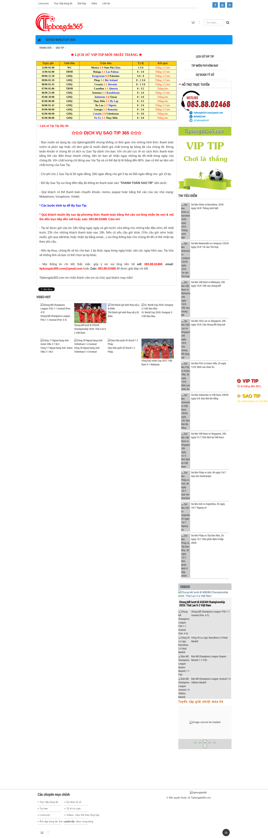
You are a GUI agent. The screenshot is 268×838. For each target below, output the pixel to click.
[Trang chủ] (40, 39)
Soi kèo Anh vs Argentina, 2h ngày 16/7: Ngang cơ (208, 505)
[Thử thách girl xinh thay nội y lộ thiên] (124, 306)
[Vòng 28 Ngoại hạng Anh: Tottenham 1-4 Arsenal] (90, 342)
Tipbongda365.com (201, 797)
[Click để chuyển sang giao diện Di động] (199, 22)
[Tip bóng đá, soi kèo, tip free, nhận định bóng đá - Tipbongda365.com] (59, 22)
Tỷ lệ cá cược (73, 808)
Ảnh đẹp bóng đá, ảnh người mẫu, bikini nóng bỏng (50, 821)
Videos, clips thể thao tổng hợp (77, 815)
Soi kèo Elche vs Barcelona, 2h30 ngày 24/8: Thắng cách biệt (207, 206)
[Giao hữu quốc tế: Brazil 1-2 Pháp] (124, 342)
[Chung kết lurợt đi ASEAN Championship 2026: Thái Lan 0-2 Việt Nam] (90, 312)
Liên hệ (70, 821)
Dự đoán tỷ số (73, 802)
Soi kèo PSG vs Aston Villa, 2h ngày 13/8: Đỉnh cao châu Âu (208, 365)
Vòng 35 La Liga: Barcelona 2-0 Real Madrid (209, 639)
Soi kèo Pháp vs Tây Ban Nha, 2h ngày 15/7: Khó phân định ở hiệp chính (207, 539)
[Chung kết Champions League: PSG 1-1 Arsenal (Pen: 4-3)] (56, 308)
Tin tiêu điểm (187, 195)
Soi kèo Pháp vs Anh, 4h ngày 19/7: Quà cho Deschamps (208, 474)
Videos (185, 586)
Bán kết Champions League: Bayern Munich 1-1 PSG (208, 658)
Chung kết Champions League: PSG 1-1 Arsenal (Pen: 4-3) (210, 613)
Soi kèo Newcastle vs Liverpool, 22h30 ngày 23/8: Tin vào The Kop (210, 245)
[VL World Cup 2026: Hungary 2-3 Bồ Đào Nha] (157, 306)
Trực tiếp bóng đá (49, 802)
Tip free (44, 808)
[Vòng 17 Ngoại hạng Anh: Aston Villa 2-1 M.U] (56, 342)
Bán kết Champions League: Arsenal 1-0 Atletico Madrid (211, 680)
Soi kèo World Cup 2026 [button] (60, 40)
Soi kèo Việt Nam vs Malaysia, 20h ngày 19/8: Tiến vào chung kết (208, 283)
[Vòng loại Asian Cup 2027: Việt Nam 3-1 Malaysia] (157, 348)
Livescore (45, 815)
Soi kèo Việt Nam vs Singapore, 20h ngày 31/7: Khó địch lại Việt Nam (208, 435)
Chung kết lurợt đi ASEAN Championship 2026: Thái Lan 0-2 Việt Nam (90, 328)
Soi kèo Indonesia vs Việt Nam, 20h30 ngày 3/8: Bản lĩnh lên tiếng (209, 396)
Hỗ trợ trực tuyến (195, 84)
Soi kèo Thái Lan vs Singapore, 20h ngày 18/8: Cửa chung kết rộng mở (208, 322)
